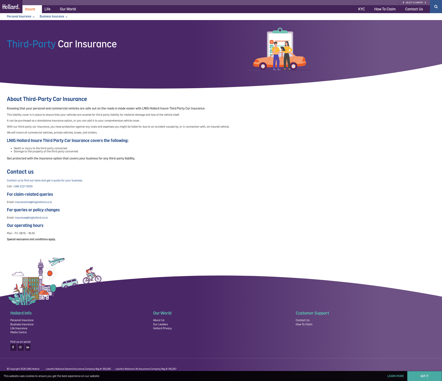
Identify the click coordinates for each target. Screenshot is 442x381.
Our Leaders (160, 324)
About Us (158, 320)
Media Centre (18, 332)
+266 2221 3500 (23, 186)
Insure (30, 9)
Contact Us (414, 9)
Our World (68, 9)
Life (47, 9)
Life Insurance (18, 328)
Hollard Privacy (162, 328)
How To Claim (385, 9)
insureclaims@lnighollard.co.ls (33, 202)
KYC (361, 9)
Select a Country (414, 2)
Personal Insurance (19, 17)
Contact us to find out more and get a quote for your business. (45, 180)
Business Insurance (52, 17)
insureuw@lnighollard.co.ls (31, 217)
